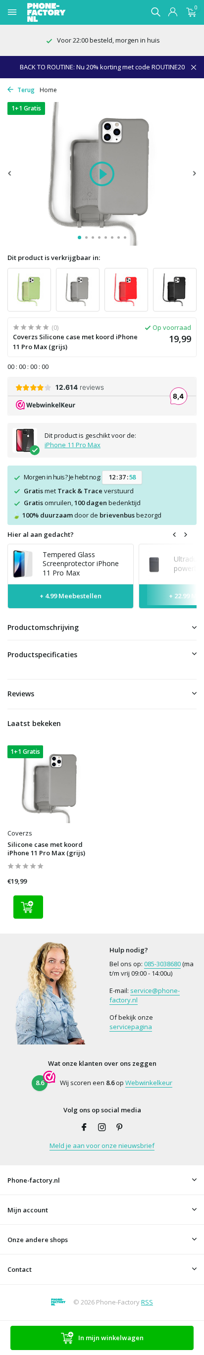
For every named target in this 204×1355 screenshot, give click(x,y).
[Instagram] (102, 1128)
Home (48, 90)
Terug (25, 90)
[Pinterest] (120, 1128)
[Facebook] (84, 1128)
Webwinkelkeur (148, 1082)
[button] (79, 237)
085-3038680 (162, 963)
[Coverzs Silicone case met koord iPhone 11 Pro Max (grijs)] (51, 784)
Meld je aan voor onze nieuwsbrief (102, 1145)
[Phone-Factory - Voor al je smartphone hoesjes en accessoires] (64, 12)
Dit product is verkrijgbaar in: (53, 257)
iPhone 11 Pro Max (73, 444)
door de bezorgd (86, 515)
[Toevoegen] (28, 907)
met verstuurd (79, 490)
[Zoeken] (155, 12)
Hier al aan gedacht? (40, 534)
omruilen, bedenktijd (82, 502)
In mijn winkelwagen (111, 1337)
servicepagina (130, 1026)
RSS (147, 1302)
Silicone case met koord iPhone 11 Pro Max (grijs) (46, 848)
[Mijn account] (172, 12)
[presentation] (10, 173)
